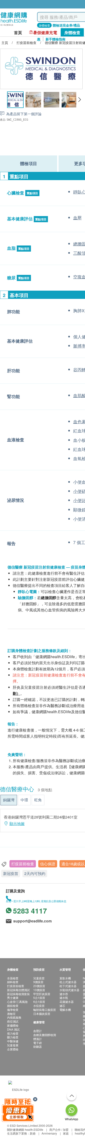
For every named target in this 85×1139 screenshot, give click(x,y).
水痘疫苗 (39, 1006)
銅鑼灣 (8, 800)
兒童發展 (12, 1045)
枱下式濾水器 (68, 986)
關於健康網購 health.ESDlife (25, 1129)
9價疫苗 (38, 982)
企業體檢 (12, 1049)
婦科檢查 (12, 982)
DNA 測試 (13, 1029)
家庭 (66, 1133)
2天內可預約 (34, 873)
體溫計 (37, 1039)
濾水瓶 (64, 998)
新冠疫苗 (10, 873)
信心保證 (47, 863)
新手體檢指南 (55, 39)
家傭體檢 (12, 1025)
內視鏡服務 (14, 1017)
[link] (18, 1089)
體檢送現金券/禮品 (66, 25)
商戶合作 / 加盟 (58, 1129)
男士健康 (12, 998)
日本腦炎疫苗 (41, 1014)
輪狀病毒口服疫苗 (44, 1010)
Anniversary (49, 1133)
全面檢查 (12, 978)
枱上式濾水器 (68, 982)
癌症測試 (12, 1021)
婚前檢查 (12, 1006)
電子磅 (37, 1043)
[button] (79, 99)
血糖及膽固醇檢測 (44, 1035)
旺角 (38, 800)
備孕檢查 (12, 1010)
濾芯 (62, 1006)
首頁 (18, 32)
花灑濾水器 (67, 1002)
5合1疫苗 (39, 998)
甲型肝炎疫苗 (41, 994)
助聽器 (37, 1046)
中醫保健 (12, 1041)
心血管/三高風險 (17, 1002)
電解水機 (65, 1010)
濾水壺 (64, 994)
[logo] (14, 26)
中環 (24, 800)
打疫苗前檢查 (22, 863)
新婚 (32, 1133)
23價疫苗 (39, 986)
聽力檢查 (12, 1037)
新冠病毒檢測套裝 (18, 994)
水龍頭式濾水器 (69, 990)
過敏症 (11, 1014)
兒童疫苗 (39, 978)
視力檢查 (12, 1033)
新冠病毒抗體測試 (18, 990)
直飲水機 (65, 978)
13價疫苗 (39, 990)
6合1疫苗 (39, 1002)
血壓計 (37, 1031)
